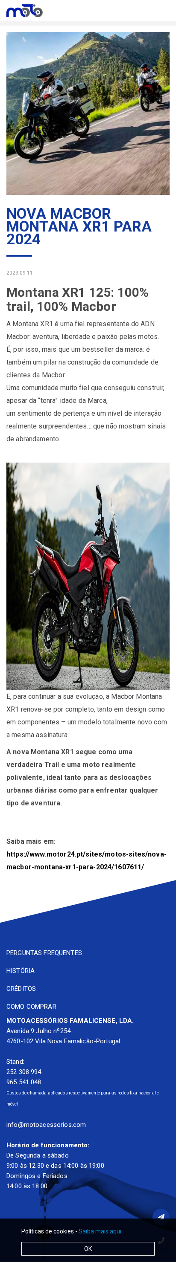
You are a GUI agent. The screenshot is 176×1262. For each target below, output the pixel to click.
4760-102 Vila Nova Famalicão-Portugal (63, 1041)
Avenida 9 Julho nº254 (38, 1031)
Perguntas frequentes (44, 953)
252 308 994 (23, 1072)
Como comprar (31, 1006)
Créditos (21, 989)
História (20, 971)
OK (88, 1248)
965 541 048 (23, 1082)
